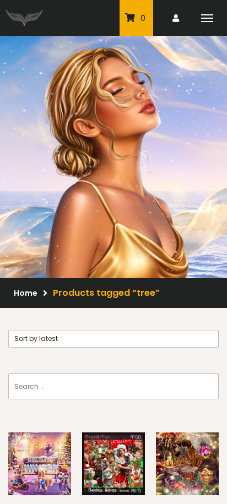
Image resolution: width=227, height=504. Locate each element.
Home (25, 293)
